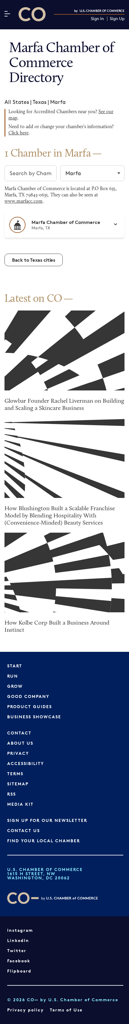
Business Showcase (34, 716)
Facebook (18, 960)
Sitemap (17, 783)
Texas (39, 102)
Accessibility (25, 763)
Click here (18, 133)
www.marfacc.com (23, 201)
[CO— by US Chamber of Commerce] (32, 14)
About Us (20, 743)
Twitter (16, 950)
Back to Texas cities (33, 260)
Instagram (20, 930)
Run (12, 675)
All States (16, 102)
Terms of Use (66, 1009)
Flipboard (19, 970)
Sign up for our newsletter (47, 820)
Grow (15, 686)
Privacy (18, 753)
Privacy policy (25, 1009)
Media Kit (20, 804)
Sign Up (117, 18)
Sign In (97, 18)
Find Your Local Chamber (43, 840)
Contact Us (23, 830)
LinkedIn (18, 940)
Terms (15, 773)
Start (14, 665)
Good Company (28, 696)
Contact (19, 732)
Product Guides (29, 706)
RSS (11, 793)
